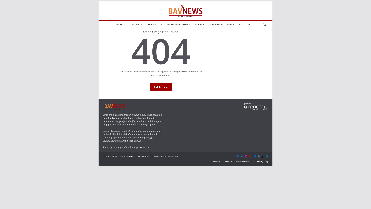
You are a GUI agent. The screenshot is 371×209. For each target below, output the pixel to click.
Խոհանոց (244, 24)
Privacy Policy (262, 161)
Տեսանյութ (215, 24)
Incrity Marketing (155, 156)
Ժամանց (134, 24)
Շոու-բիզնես (154, 24)
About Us (217, 161)
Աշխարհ (200, 24)
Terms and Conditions (245, 161)
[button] (123, 24)
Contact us (228, 161)
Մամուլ (118, 24)
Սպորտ (230, 24)
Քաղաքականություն (178, 24)
